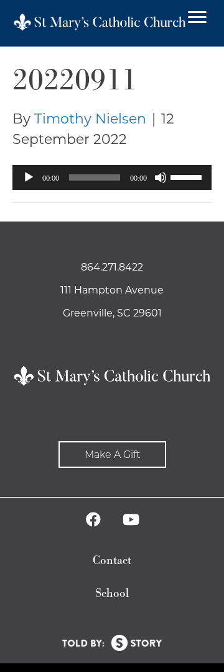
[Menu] (197, 17)
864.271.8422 (112, 267)
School (112, 593)
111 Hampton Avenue (112, 290)
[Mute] (160, 177)
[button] (112, 454)
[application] (112, 177)
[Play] (28, 177)
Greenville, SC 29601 (112, 313)
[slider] (187, 176)
